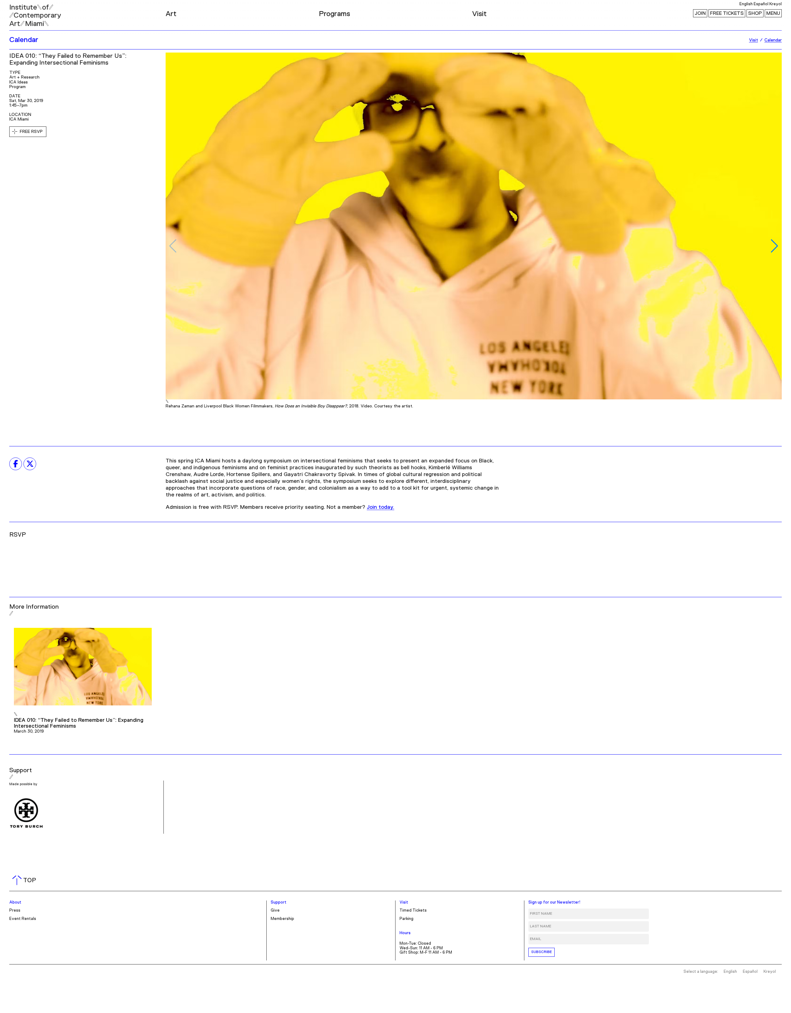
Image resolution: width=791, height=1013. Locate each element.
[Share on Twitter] (30, 463)
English (746, 4)
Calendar (23, 40)
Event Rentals (22, 919)
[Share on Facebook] (16, 463)
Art (171, 14)
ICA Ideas (18, 82)
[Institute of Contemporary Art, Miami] (18, 13)
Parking (406, 919)
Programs (334, 14)
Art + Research (24, 77)
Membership (282, 919)
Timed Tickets (413, 911)
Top (25, 880)
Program (17, 87)
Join (700, 13)
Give (275, 911)
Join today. (380, 507)
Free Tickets (727, 13)
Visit (479, 14)
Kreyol (775, 4)
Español (761, 4)
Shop (755, 13)
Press (14, 911)
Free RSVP (31, 132)
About (15, 902)
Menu (773, 13)
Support (278, 902)
